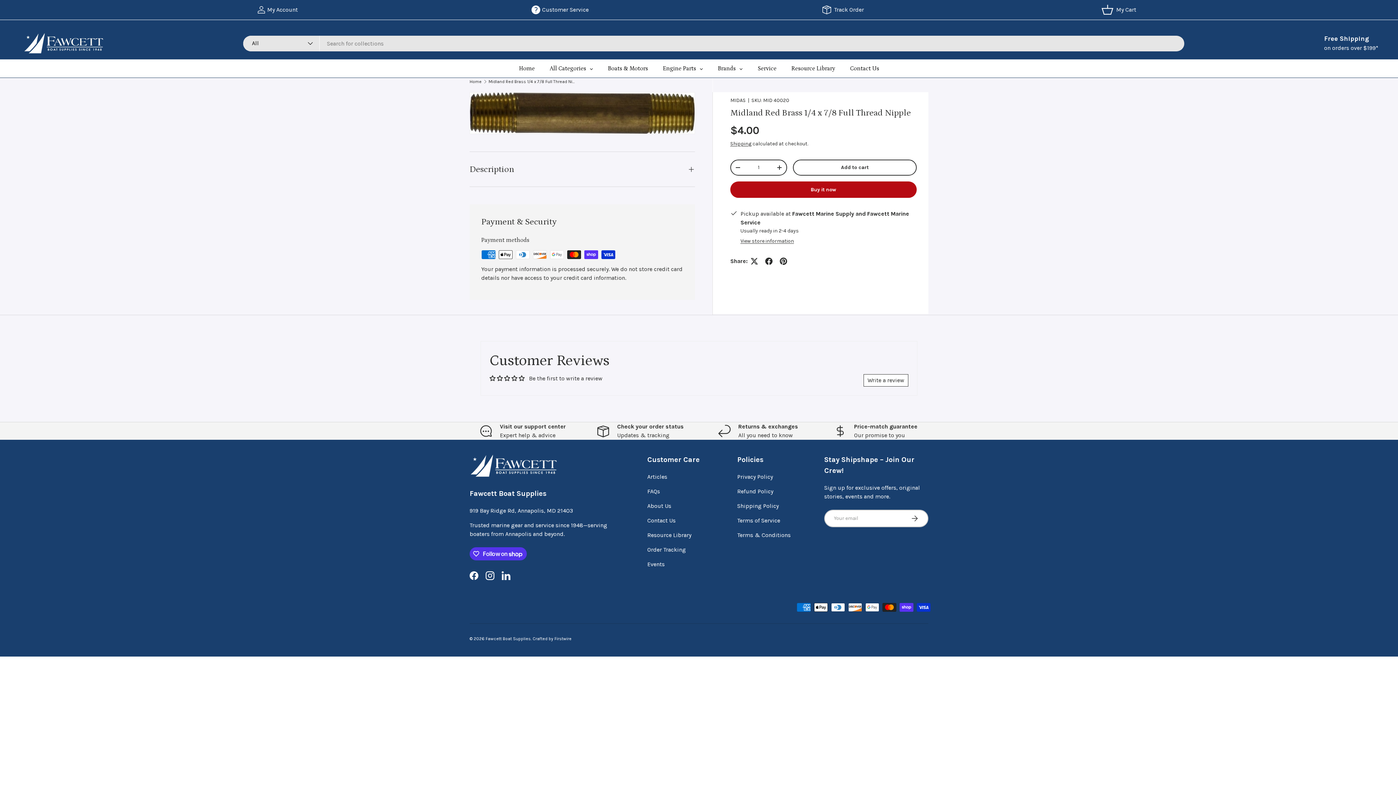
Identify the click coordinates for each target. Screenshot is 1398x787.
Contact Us (661, 520)
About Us (659, 505)
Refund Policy (755, 491)
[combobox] (713, 43)
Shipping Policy (758, 505)
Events (656, 564)
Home (476, 81)
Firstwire (563, 638)
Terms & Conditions (764, 535)
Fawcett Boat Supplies (508, 638)
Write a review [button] (886, 380)
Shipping (740, 144)
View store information (767, 241)
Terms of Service (758, 520)
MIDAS (738, 100)
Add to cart (855, 167)
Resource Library (669, 535)
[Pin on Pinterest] (783, 261)
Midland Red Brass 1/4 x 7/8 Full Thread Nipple (532, 81)
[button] (1120, 10)
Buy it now (823, 190)
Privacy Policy (755, 476)
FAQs (653, 491)
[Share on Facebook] (769, 261)
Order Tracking (666, 549)
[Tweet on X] (754, 261)
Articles (657, 476)
